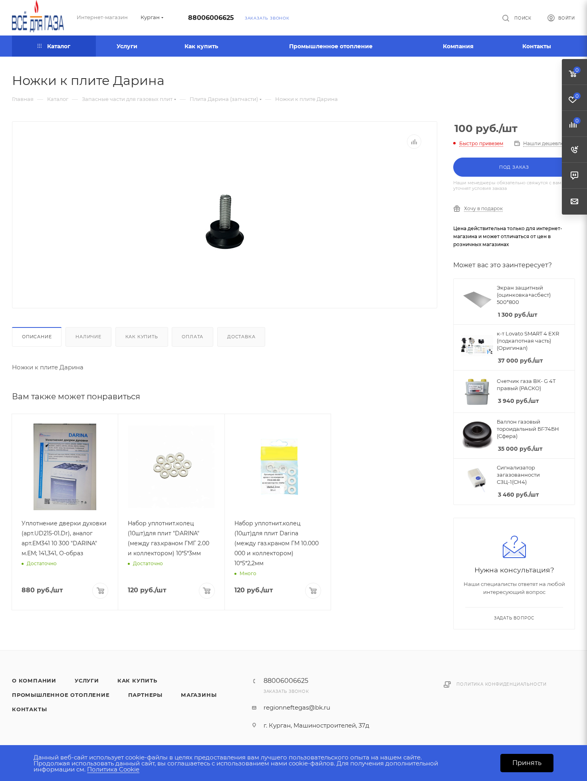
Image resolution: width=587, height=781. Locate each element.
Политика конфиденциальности (501, 684)
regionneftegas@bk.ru (297, 707)
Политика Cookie (113, 769)
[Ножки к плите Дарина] (225, 222)
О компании (34, 680)
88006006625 (211, 18)
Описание (37, 336)
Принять (526, 763)
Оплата (192, 336)
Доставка (241, 336)
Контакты (29, 709)
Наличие (88, 336)
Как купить (141, 336)
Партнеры (145, 695)
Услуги (87, 680)
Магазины (198, 695)
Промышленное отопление (61, 695)
